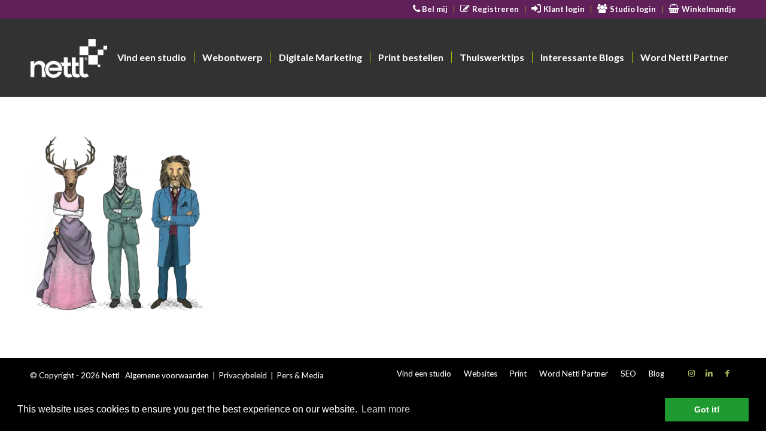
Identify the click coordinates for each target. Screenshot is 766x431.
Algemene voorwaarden (167, 375)
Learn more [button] (385, 409)
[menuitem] (431, 9)
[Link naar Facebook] (727, 373)
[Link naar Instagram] (691, 373)
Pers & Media (300, 375)
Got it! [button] (707, 409)
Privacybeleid (243, 375)
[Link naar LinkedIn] (709, 373)
